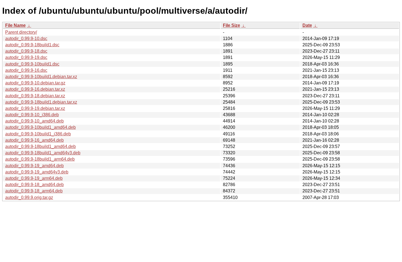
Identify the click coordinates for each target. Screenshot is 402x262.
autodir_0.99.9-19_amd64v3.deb (36, 172)
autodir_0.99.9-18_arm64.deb (34, 191)
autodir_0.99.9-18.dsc (26, 51)
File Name (15, 25)
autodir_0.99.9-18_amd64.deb (34, 184)
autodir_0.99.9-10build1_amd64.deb (40, 127)
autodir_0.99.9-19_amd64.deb (34, 165)
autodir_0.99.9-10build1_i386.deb (38, 134)
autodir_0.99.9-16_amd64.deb (34, 140)
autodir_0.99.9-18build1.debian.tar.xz (41, 102)
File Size (231, 25)
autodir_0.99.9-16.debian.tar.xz (35, 89)
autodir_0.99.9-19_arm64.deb (34, 178)
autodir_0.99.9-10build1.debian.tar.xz (41, 76)
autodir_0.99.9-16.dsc (26, 70)
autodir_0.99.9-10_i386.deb (32, 114)
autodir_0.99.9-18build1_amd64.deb (40, 146)
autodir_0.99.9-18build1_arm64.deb (40, 159)
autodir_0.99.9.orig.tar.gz (29, 197)
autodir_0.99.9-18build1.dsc (32, 44)
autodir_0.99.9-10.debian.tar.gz (35, 83)
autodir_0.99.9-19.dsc (26, 57)
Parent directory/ (21, 32)
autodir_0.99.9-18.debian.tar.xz (35, 95)
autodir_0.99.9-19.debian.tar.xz (35, 108)
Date (307, 25)
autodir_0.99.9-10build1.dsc (32, 64)
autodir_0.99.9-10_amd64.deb (34, 121)
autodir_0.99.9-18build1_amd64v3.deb (42, 152)
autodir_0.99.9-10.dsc (26, 38)
